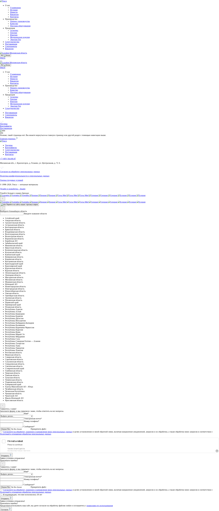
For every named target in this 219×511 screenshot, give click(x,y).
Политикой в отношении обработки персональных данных (25, 434)
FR (1, 58)
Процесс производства (20, 21)
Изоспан (13, 35)
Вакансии (14, 14)
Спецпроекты (11, 46)
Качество (14, 24)
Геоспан (13, 33)
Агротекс (14, 30)
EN (4, 58)
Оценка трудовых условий (11, 180)
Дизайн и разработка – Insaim (12, 189)
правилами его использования (100, 506)
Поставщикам (11, 44)
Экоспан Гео (15, 39)
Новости (14, 12)
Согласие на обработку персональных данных (20, 172)
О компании (15, 8)
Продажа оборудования (20, 26)
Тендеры (3, 124)
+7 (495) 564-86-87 (8, 159)
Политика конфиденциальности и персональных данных (24, 176)
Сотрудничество (12, 42)
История (13, 10)
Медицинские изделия (20, 37)
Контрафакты (6, 126)
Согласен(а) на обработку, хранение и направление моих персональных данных (37, 432)
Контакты (14, 17)
